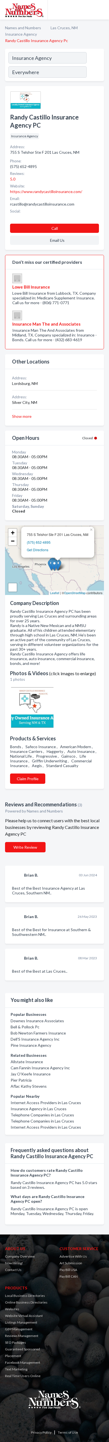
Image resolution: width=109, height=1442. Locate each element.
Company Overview (20, 1256)
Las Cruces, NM (64, 27)
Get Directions (37, 549)
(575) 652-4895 (39, 542)
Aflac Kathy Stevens (29, 1086)
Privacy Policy (41, 1432)
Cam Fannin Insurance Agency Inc (40, 1067)
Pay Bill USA (68, 1270)
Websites (12, 1309)
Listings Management (21, 1322)
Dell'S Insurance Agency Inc (35, 1039)
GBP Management (18, 1329)
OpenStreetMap (75, 593)
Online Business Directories (26, 1302)
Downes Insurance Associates (37, 1020)
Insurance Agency (21, 34)
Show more (22, 416)
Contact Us (13, 1270)
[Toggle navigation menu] (101, 9)
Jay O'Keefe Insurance (31, 1074)
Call (54, 228)
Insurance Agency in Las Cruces (39, 1108)
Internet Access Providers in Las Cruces (46, 1102)
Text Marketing (16, 1369)
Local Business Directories (25, 1296)
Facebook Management (22, 1362)
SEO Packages (15, 1342)
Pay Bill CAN (69, 1276)
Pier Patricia (21, 1080)
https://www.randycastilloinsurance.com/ (46, 191)
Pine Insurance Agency (31, 1045)
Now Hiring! (14, 1263)
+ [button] (13, 532)
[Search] (95, 65)
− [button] (13, 541)
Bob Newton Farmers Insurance (38, 1033)
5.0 (13, 179)
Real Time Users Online (23, 1376)
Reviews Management (21, 1336)
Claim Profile (28, 778)
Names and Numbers (23, 27)
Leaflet (54, 593)
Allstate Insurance (27, 1061)
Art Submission (71, 1263)
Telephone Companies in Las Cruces (42, 1114)
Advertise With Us (73, 1256)
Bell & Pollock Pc (25, 1026)
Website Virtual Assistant (24, 1316)
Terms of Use (68, 1432)
